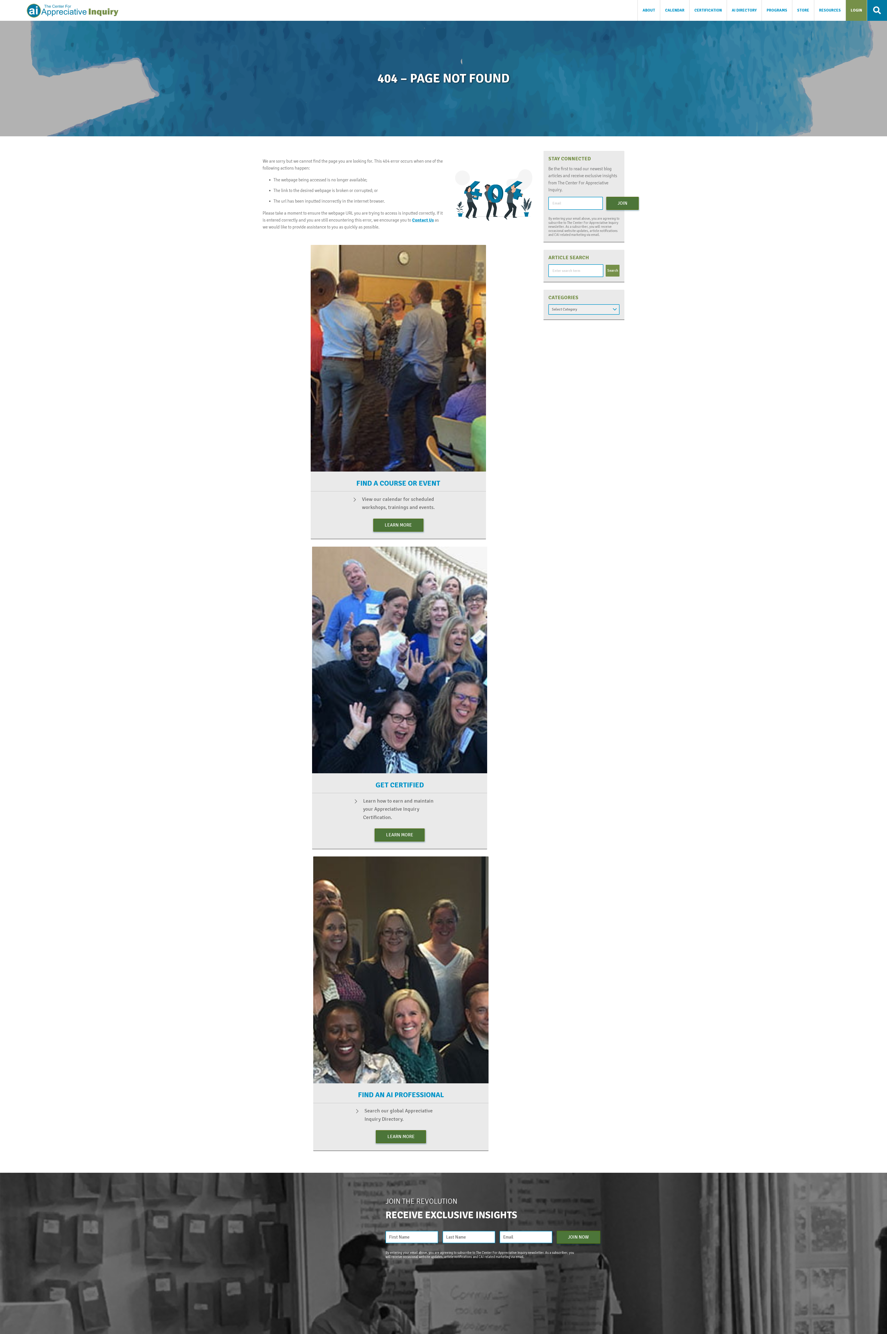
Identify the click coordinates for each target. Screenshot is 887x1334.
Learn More (398, 525)
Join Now (578, 1237)
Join (622, 203)
